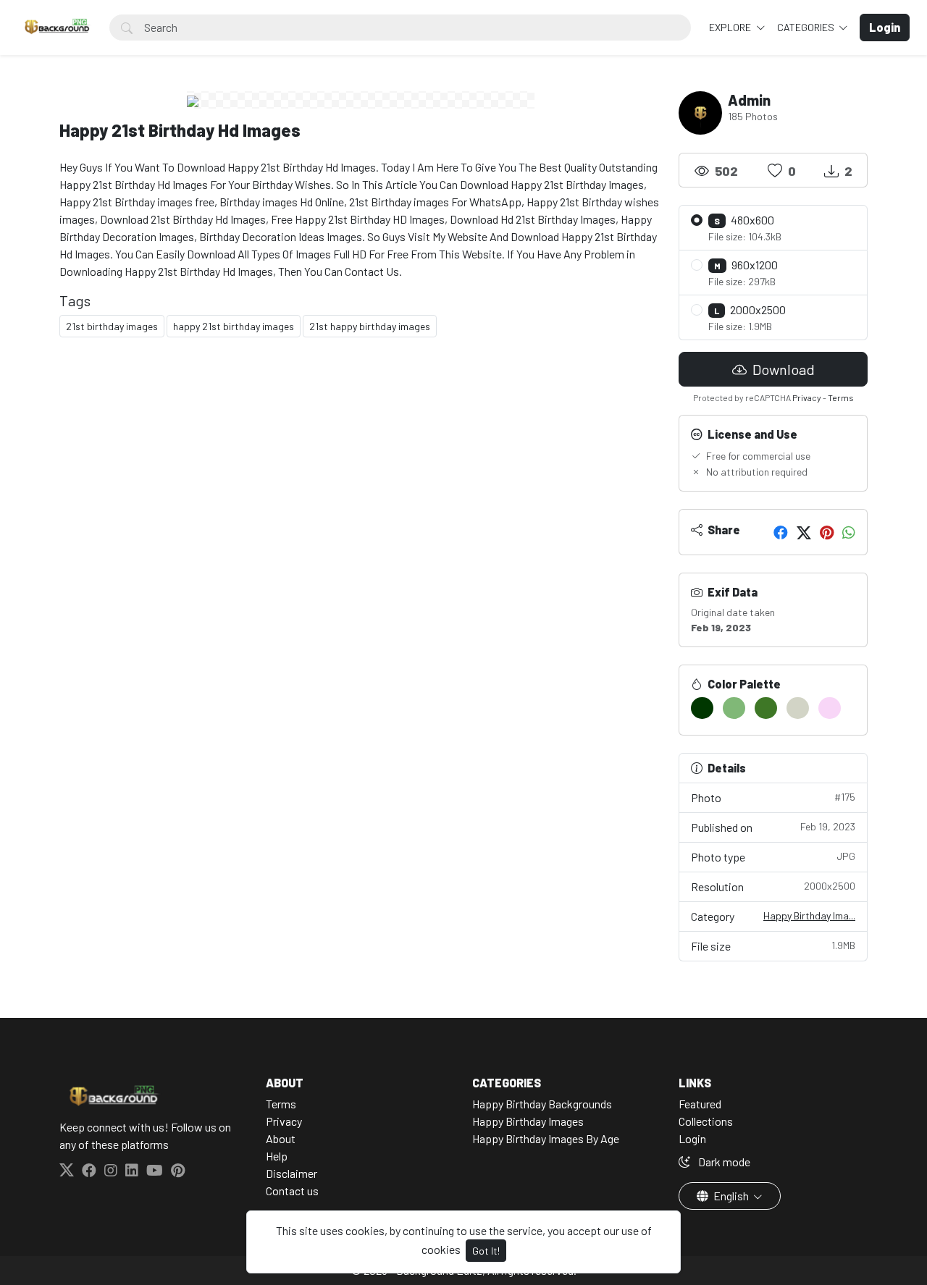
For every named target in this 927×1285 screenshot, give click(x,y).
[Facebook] (780, 532)
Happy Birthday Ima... (809, 915)
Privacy (806, 397)
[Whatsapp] (848, 532)
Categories (806, 27)
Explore (731, 27)
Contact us (292, 1190)
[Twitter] (804, 532)
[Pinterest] (827, 532)
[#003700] (702, 708)
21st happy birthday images (369, 326)
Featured (700, 1104)
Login (692, 1138)
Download (782, 369)
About (280, 1138)
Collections (706, 1121)
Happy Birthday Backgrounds (542, 1104)
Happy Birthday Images (528, 1121)
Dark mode (723, 1161)
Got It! (486, 1250)
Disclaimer (291, 1173)
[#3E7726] (766, 708)
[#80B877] (734, 708)
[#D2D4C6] (798, 708)
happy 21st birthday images (233, 326)
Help (277, 1156)
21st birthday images (112, 326)
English (731, 1195)
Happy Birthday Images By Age (545, 1138)
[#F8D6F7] (829, 708)
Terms (841, 397)
